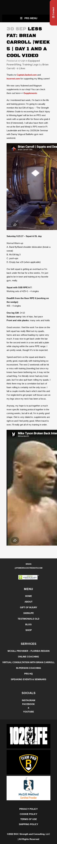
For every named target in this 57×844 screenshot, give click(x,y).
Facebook (28, 704)
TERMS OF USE (28, 819)
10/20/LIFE (28, 613)
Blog (28, 624)
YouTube (28, 711)
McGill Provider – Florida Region (29, 651)
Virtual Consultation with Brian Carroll (28, 662)
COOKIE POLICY (28, 814)
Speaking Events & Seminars (28, 679)
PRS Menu (30, 18)
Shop (28, 630)
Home (28, 596)
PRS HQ (28, 673)
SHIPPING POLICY (28, 824)
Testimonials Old (28, 619)
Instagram (28, 700)
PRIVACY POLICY (28, 809)
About (28, 601)
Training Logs (30, 64)
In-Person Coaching (28, 668)
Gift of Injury (28, 607)
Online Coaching (28, 656)
